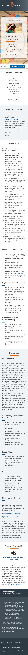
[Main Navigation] (2, 6)
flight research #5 (19, 273)
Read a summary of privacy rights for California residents (11, 628)
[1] (9, 583)
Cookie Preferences (5, 645)
